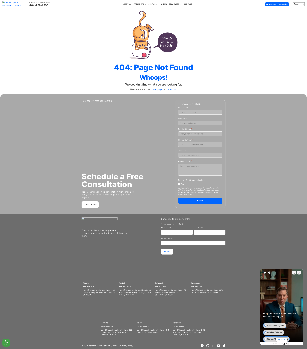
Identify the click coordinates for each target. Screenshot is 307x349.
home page (156, 89)
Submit (200, 201)
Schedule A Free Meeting (278, 4)
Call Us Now (91, 205)
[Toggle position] (294, 272)
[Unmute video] (264, 272)
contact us (171, 89)
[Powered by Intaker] (286, 344)
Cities (164, 4)
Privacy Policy (126, 346)
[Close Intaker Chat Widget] (299, 272)
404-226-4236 (38, 5)
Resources (174, 4)
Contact (188, 4)
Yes (182, 184)
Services (152, 4)
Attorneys (139, 4)
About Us (127, 4)
